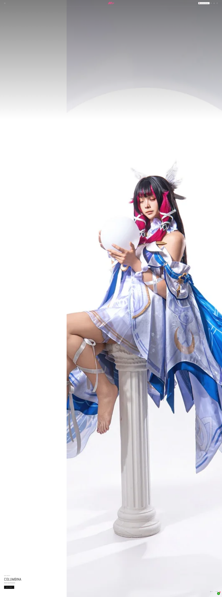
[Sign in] (214, 3)
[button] (5, 3)
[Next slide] (216, 591)
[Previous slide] (211, 591)
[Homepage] (111, 3)
